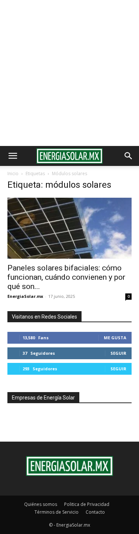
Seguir (118, 353)
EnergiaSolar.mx (25, 296)
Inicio (13, 173)
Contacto (95, 512)
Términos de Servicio (56, 512)
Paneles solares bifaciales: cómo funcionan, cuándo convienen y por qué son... (66, 277)
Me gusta (115, 337)
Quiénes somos (40, 504)
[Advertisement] (69, 73)
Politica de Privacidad (86, 504)
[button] (12, 156)
